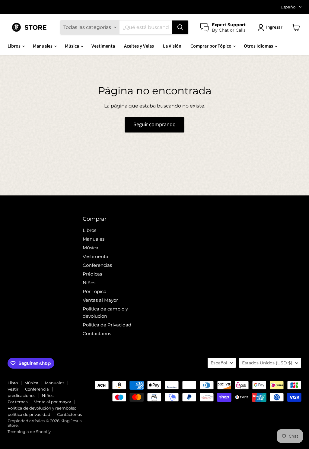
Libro (13, 382)
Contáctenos (69, 414)
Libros (14, 46)
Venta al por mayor (52, 401)
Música (72, 46)
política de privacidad (29, 414)
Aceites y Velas (139, 46)
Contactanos (97, 333)
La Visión (172, 46)
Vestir (13, 389)
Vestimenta (103, 46)
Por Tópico (94, 291)
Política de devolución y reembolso (42, 408)
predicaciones (21, 395)
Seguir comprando (154, 124)
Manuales (43, 46)
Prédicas (92, 274)
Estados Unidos (267, 363)
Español (289, 7)
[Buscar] (180, 27)
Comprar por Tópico (211, 46)
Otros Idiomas (259, 46)
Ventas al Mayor (100, 300)
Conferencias (97, 265)
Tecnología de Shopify (29, 431)
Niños (89, 282)
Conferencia (37, 389)
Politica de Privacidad (107, 325)
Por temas (17, 401)
